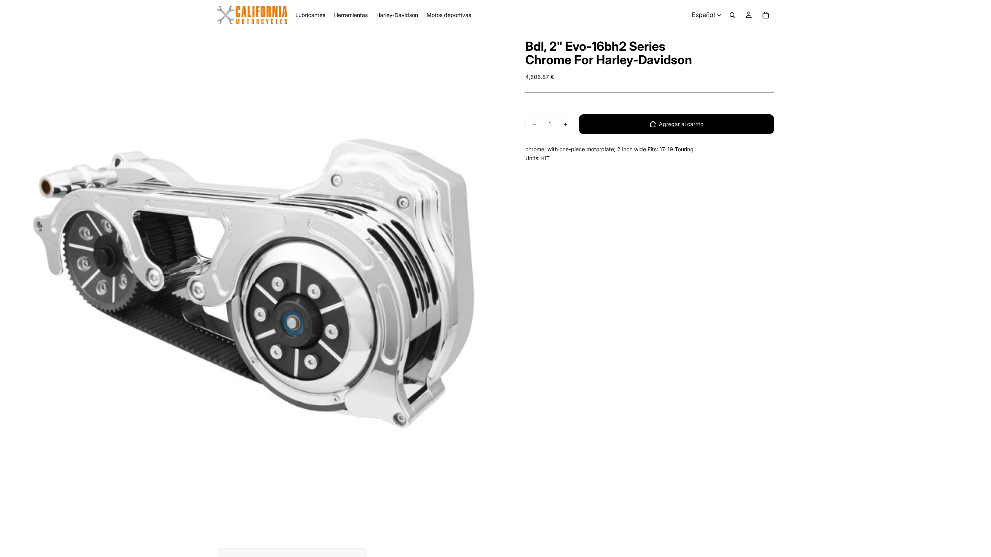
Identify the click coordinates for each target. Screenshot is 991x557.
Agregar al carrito (681, 124)
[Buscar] (732, 15)
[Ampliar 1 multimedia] (253, 283)
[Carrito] (765, 15)
